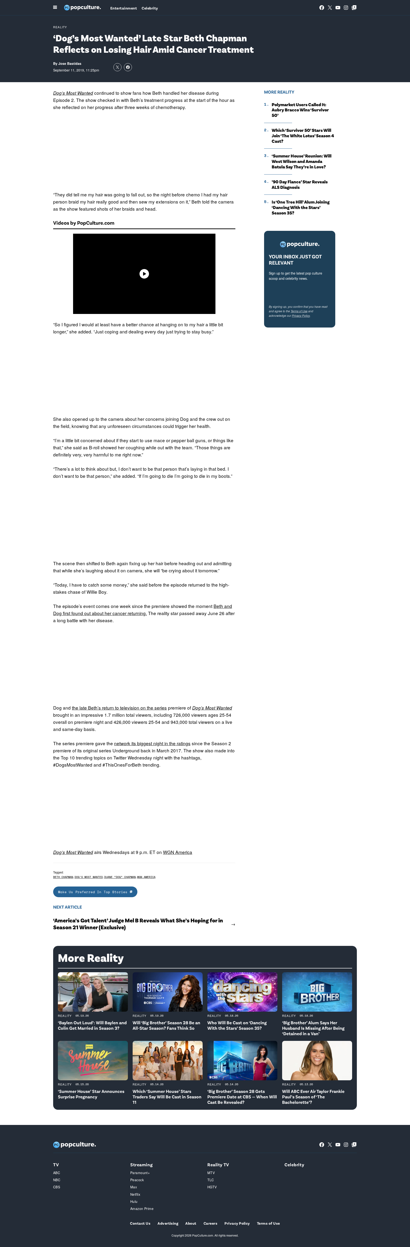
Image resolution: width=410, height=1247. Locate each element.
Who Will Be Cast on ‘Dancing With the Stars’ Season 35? (237, 1025)
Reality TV (218, 1164)
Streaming (141, 1164)
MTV (211, 1172)
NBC (56, 1179)
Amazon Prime (142, 1208)
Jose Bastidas (69, 63)
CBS (56, 1187)
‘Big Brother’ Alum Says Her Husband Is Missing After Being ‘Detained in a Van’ (313, 1028)
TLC (210, 1179)
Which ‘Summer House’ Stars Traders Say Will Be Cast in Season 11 (167, 1096)
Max (133, 1187)
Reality (60, 27)
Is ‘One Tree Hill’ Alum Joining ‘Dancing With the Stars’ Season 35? (301, 207)
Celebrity (150, 8)
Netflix (135, 1194)
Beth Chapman (63, 877)
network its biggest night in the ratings (152, 743)
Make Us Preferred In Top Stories (94, 891)
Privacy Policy (301, 315)
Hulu (134, 1201)
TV (56, 1164)
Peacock (137, 1179)
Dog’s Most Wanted (73, 93)
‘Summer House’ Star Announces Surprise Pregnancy (91, 1093)
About (190, 1223)
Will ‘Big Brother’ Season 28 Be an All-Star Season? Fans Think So (166, 1025)
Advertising (168, 1223)
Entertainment (123, 8)
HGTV (212, 1187)
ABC (56, 1172)
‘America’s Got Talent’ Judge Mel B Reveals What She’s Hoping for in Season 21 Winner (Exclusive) (138, 923)
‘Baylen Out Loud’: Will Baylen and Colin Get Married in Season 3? (92, 1025)
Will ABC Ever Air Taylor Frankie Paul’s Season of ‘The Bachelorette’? (313, 1096)
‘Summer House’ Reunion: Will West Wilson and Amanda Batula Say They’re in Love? (301, 161)
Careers (210, 1223)
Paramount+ (140, 1172)
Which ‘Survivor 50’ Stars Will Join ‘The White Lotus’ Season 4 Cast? (303, 136)
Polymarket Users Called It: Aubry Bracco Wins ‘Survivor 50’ (300, 110)
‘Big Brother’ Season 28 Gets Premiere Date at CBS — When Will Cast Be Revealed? (242, 1096)
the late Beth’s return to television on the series (119, 707)
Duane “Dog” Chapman (120, 877)
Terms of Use (299, 311)
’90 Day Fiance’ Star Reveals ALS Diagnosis (300, 184)
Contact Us (140, 1223)
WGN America (177, 852)
